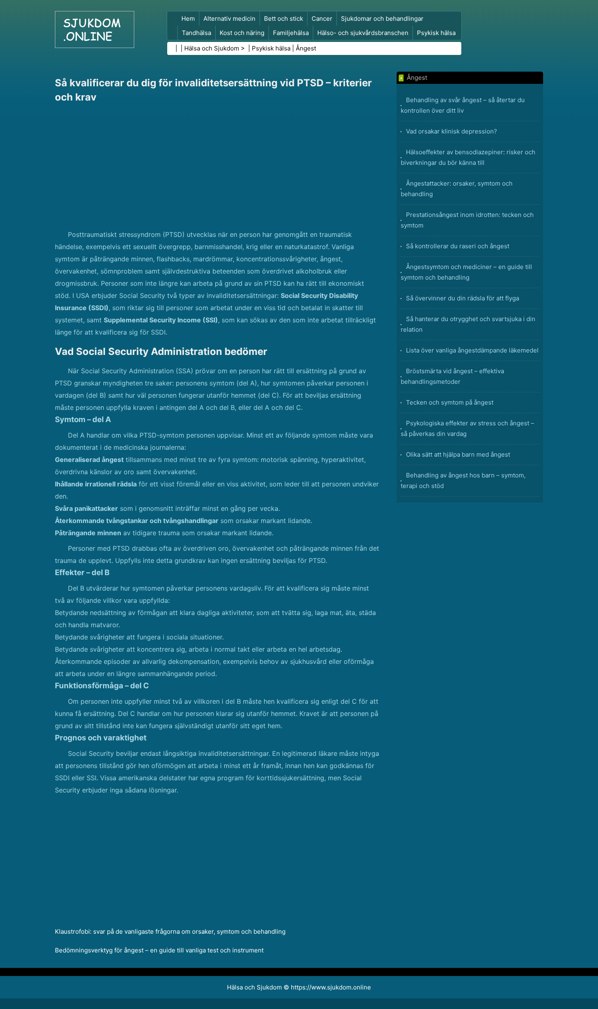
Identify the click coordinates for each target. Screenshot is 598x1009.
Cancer (322, 18)
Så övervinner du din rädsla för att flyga (462, 298)
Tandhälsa (196, 33)
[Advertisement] (217, 167)
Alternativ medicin (229, 18)
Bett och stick (283, 18)
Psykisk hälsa (436, 33)
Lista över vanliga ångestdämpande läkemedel (472, 350)
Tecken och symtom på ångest (449, 402)
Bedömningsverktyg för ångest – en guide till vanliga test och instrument (159, 950)
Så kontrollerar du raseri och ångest (457, 246)
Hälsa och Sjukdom (211, 48)
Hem (188, 18)
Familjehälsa (291, 33)
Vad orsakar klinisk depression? (451, 131)
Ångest (306, 48)
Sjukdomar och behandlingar (382, 18)
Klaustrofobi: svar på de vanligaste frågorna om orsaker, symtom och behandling (170, 931)
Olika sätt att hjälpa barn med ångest (458, 454)
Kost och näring (242, 33)
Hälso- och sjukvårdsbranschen (362, 33)
